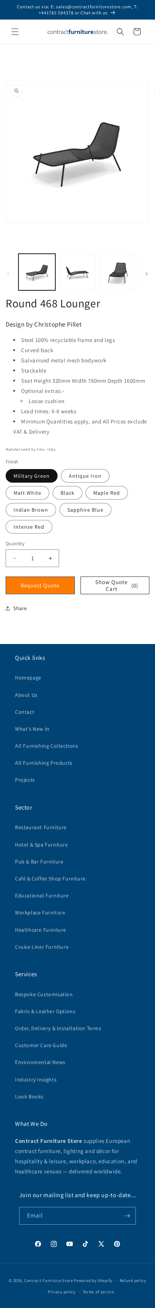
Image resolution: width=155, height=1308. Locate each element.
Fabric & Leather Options (45, 1011)
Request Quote (40, 585)
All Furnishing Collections (46, 745)
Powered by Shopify (93, 1280)
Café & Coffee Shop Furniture (50, 878)
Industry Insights (35, 1079)
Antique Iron (85, 475)
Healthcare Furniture (40, 929)
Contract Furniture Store (48, 1280)
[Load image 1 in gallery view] (36, 272)
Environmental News (40, 1062)
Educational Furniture (42, 895)
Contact (24, 711)
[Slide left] (8, 273)
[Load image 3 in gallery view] (117, 272)
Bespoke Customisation (44, 994)
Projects (25, 779)
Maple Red (106, 492)
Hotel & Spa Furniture (41, 844)
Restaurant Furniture (41, 827)
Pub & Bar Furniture (39, 861)
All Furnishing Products (44, 762)
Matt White (27, 492)
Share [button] (20, 608)
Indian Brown (31, 509)
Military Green (32, 475)
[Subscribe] (127, 1216)
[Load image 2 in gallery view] (77, 272)
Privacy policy (62, 1291)
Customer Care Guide (41, 1045)
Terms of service (98, 1291)
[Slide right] (146, 273)
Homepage (28, 677)
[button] (15, 31)
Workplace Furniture (40, 912)
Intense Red (29, 526)
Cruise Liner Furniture (41, 946)
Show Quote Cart (116, 585)
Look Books (29, 1096)
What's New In (32, 728)
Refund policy (133, 1280)
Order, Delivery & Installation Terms (58, 1028)
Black (67, 492)
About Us (26, 695)
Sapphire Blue (85, 509)
